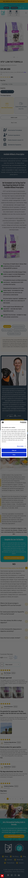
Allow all (14, 450)
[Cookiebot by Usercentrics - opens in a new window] (20, 422)
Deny (14, 454)
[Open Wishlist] (2, 875)
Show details (20, 446)
